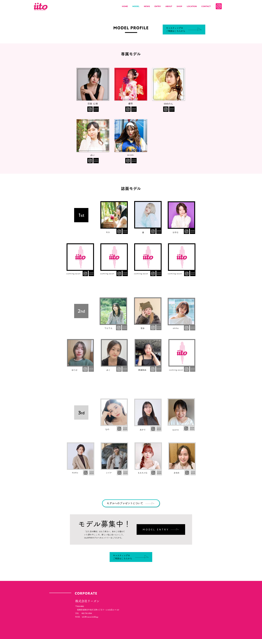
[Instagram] (219, 6)
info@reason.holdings (90, 617)
